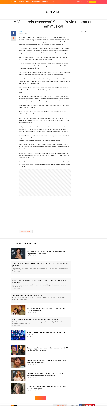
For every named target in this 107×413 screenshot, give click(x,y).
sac (77, 1)
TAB (82, 5)
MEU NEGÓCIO (35, 1)
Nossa (79, 5)
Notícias (27, 5)
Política (32, 5)
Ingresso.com (22, 1)
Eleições (22, 5)
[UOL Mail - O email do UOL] (80, 2)
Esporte (50, 5)
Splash (55, 5)
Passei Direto (41, 1)
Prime (85, 5)
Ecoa (70, 5)
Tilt (68, 5)
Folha (46, 5)
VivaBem (64, 5)
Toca (88, 5)
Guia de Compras (94, 5)
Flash (18, 5)
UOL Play (52, 1)
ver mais (39, 398)
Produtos (14, 5)
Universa (59, 5)
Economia (42, 5)
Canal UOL (75, 5)
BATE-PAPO (28, 1)
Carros (37, 5)
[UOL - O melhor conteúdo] (13, 2)
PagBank (47, 1)
